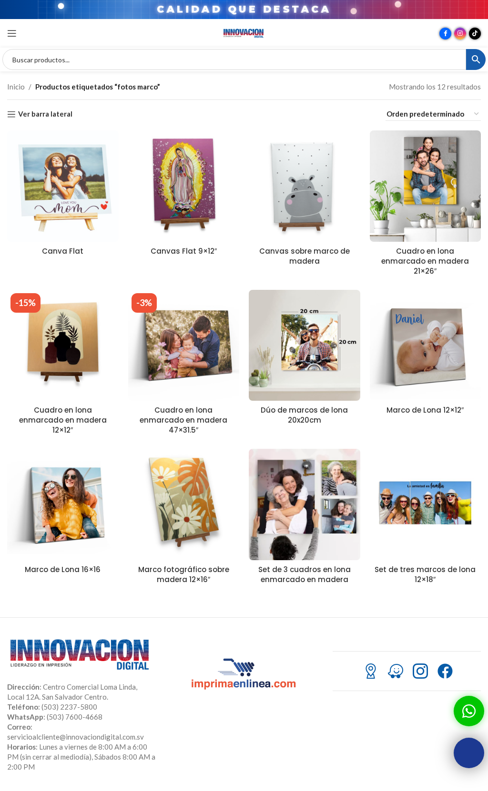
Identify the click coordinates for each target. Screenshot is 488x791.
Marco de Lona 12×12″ (425, 410)
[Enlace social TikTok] (475, 34)
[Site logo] (244, 32)
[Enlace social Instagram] (460, 34)
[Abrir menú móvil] (11, 33)
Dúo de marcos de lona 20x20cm (304, 415)
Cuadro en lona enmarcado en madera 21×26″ (425, 261)
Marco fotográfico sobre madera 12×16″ (183, 574)
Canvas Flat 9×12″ (184, 251)
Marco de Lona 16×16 (63, 569)
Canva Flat (62, 251)
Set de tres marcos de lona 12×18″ (425, 574)
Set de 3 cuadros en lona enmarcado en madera (304, 574)
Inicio (16, 86)
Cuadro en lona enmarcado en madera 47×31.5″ (183, 420)
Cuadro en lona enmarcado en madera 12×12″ (63, 420)
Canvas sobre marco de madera (304, 256)
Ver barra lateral (45, 114)
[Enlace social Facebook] (445, 34)
